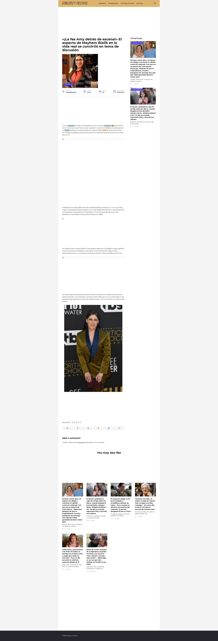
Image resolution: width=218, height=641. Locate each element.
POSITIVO (139, 3)
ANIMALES (102, 3)
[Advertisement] (109, 23)
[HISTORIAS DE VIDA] (143, 57)
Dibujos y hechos (75, 3)
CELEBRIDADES (113, 3)
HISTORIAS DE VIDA (127, 3)
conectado (80, 442)
